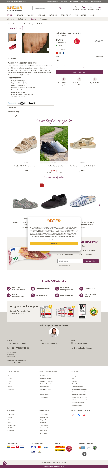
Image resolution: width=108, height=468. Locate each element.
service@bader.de (49, 343)
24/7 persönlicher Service (52, 1)
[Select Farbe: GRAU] (60, 53)
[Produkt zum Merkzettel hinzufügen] (83, 67)
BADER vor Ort (12, 425)
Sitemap (10, 376)
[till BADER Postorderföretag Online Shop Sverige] (8, 447)
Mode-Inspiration (44, 428)
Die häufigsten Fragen (45, 389)
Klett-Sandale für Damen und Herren (25, 166)
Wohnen (10, 386)
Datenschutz (75, 384)
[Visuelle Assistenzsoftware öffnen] (84, 454)
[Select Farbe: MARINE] (63, 53)
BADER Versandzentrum (14, 428)
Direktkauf (11, 430)
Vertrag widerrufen (76, 376)
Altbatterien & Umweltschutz (79, 392)
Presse (9, 422)
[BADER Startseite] (14, 8)
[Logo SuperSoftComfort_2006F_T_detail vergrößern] (22, 103)
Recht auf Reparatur (77, 405)
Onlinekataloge (44, 397)
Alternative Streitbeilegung (78, 394)
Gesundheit (11, 389)
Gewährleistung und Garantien (79, 389)
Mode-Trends (43, 430)
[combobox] (47, 8)
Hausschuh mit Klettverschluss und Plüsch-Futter (25, 223)
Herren (9, 381)
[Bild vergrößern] (49, 49)
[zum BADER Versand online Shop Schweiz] (17, 447)
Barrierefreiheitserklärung (78, 402)
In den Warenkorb (80, 72)
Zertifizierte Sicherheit (45, 384)
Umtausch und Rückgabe (46, 381)
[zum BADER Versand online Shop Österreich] (13, 447)
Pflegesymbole (44, 420)
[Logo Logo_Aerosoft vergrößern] (98, 41)
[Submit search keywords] (60, 8)
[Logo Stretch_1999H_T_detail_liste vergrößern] (32, 103)
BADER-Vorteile (44, 376)
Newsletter (43, 392)
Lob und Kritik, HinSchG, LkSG (79, 397)
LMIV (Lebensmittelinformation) (80, 400)
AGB (73, 378)
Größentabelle (99, 56)
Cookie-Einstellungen (77, 386)
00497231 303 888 (20, 348)
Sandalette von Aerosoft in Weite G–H (82, 166)
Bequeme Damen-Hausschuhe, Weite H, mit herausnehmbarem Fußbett (83, 223)
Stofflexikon (43, 422)
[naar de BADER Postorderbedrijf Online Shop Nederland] (22, 447)
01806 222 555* (19, 343)
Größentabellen (44, 414)
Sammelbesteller (44, 386)
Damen (10, 378)
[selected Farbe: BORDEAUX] (57, 53)
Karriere (10, 420)
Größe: (57, 56)
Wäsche (10, 384)
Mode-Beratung (44, 425)
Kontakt (10, 417)
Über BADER (11, 414)
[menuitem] (10, 15)
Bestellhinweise (44, 417)
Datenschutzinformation (64, 266)
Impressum (75, 381)
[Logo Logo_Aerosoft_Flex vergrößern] (12, 103)
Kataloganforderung (45, 394)
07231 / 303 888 (14, 362)
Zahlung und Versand (45, 378)
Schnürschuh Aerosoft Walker (54, 166)
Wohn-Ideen (43, 433)
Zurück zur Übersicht (15, 28)
